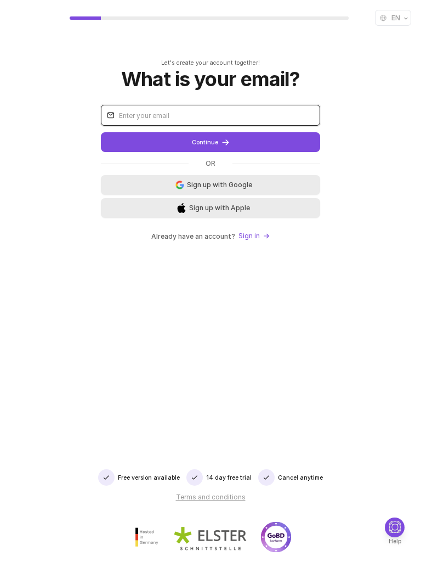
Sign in (249, 236)
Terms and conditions (211, 497)
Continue (205, 142)
